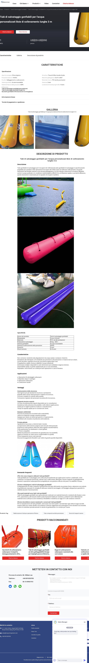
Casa (1, 9)
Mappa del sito (40, 657)
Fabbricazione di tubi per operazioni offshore (25, 513)
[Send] (84, 660)
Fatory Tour (34, 631)
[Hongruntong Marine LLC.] (5, 2)
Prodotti (7, 9)
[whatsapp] (15, 586)
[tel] (24, 586)
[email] (10, 586)
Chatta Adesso (7, 32)
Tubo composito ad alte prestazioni (54, 513)
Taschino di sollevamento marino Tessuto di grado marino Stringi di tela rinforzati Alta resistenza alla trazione (13, 554)
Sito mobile (49, 657)
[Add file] (54, 660)
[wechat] (20, 586)
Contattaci (53, 613)
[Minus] (85, 622)
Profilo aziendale (35, 628)
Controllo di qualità (35, 634)
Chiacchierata (23, 32)
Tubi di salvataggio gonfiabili (18, 9)
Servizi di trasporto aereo (76, 513)
